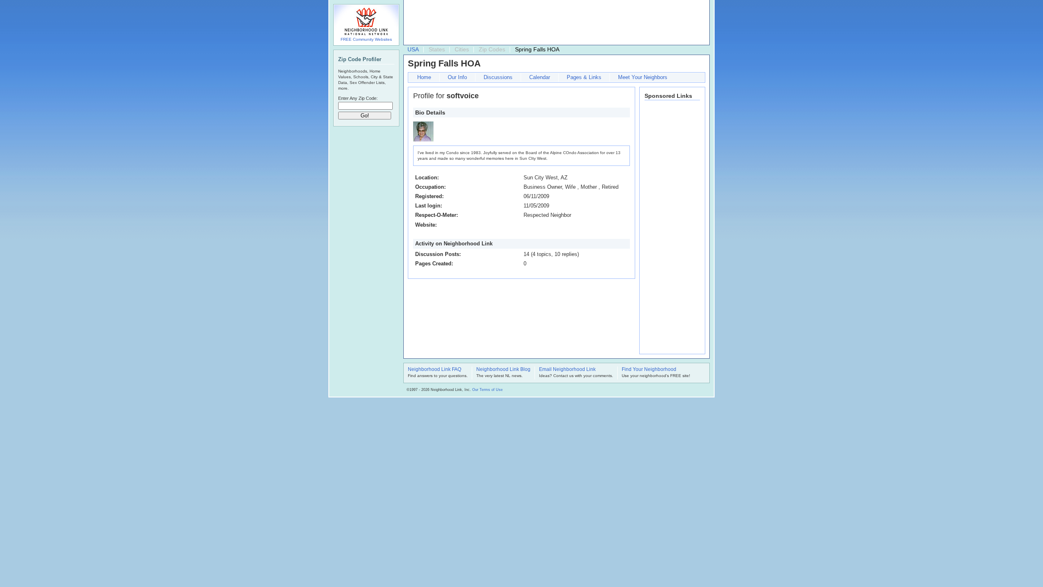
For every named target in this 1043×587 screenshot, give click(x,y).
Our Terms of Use (487, 390)
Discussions (498, 77)
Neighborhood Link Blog (503, 369)
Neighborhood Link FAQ (434, 369)
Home (424, 77)
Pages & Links (584, 77)
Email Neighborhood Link (567, 369)
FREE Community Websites (366, 39)
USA (413, 49)
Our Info (457, 77)
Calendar (539, 77)
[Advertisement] (554, 22)
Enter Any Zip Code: (358, 98)
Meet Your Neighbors (642, 77)
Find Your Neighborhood (649, 369)
